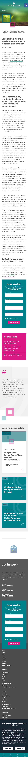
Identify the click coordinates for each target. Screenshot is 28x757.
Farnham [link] (4, 584)
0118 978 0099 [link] (12, 274)
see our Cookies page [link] (13, 740)
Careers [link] (4, 661)
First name (7, 292)
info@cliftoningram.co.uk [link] (8, 687)
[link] (26, 5)
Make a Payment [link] (6, 665)
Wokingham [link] (5, 594)
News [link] (7, 31)
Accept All (8, 748)
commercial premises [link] (16, 60)
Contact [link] (4, 663)
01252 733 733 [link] (7, 586)
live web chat (14, 289)
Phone (6, 312)
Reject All (20, 748)
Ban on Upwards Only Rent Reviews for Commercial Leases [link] (13, 355)
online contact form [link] (9, 276)
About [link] (3, 652)
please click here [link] (9, 743)
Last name (7, 299)
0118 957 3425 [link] (7, 591)
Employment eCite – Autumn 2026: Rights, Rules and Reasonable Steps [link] (13, 348)
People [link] (3, 654)
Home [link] (3, 31)
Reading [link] (4, 589)
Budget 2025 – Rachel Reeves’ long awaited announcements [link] (13, 456)
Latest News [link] (13, 31)
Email (6, 305)
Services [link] (4, 656)
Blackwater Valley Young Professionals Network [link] (11, 342)
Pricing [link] (4, 658)
